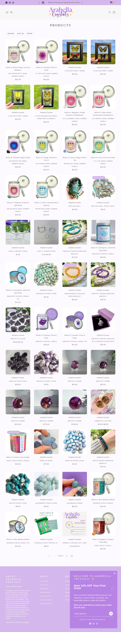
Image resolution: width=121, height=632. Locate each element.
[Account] (109, 12)
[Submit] (111, 614)
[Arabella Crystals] (60, 12)
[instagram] (10, 2)
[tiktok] (13, 2)
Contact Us (44, 581)
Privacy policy (45, 596)
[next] (82, 2)
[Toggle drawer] (7, 12)
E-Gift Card (44, 585)
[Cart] (114, 12)
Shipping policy (46, 603)
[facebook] (6, 2)
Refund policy (45, 592)
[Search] (11, 12)
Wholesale (44, 588)
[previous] (39, 2)
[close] (114, 573)
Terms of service (46, 600)
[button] (67, 556)
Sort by (20, 33)
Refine (29, 33)
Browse (11, 33)
